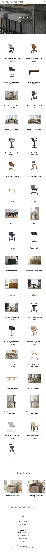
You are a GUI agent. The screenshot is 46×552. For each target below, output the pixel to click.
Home (23, 511)
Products (23, 514)
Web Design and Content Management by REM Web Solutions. (23, 547)
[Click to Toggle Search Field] (41, 2)
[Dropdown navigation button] (44, 1)
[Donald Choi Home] (12, 2)
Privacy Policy (23, 524)
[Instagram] (23, 542)
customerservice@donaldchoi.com (24, 533)
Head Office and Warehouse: (23, 535)
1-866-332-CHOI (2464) (26, 532)
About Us (23, 516)
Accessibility (23, 526)
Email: (16, 533)
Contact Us (23, 519)
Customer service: (18, 532)
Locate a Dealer (23, 521)
